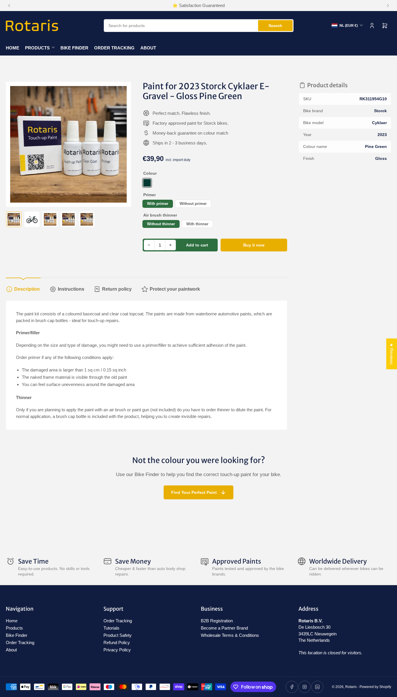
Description (27, 289)
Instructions (71, 289)
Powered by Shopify (375, 687)
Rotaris (351, 687)
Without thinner (161, 224)
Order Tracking (114, 47)
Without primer (193, 203)
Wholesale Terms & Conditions (230, 635)
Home (12, 47)
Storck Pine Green (147, 182)
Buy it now (253, 245)
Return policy (117, 289)
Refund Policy (116, 642)
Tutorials (111, 627)
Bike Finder (74, 47)
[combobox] (199, 25)
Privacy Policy (117, 649)
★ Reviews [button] (391, 354)
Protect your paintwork (175, 289)
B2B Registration (217, 620)
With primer (157, 203)
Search (275, 25)
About (148, 47)
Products (37, 47)
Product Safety (117, 635)
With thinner (197, 224)
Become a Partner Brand (224, 627)
